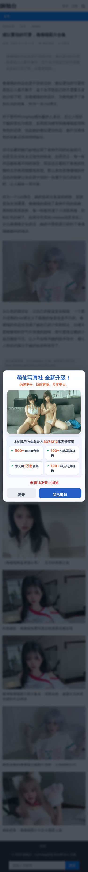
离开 (21, 495)
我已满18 (60, 495)
